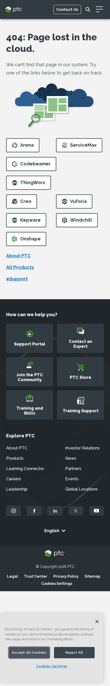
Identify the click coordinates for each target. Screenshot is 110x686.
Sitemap (92, 576)
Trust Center (35, 576)
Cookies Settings (56, 583)
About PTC (18, 255)
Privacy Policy (66, 576)
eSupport (17, 278)
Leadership (17, 489)
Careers (13, 478)
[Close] (97, 621)
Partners (73, 468)
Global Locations (81, 489)
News (70, 458)
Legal (12, 576)
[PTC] (55, 553)
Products (15, 458)
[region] (51, 648)
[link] (22, 146)
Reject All (74, 652)
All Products (20, 267)
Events (72, 478)
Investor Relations (82, 448)
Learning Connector (25, 468)
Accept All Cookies (29, 652)
